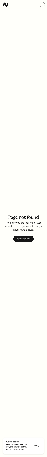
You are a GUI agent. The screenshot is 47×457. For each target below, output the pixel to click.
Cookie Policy (19, 449)
